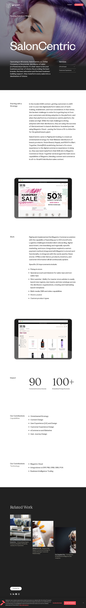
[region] (43, 603)
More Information (23, 605)
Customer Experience (65, 70)
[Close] (83, 603)
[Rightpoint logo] (13, 7)
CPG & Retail (62, 66)
